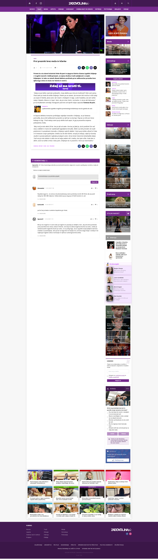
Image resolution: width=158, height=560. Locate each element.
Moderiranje (65, 545)
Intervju (98, 9)
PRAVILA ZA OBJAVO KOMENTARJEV (41, 170)
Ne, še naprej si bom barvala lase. (117, 425)
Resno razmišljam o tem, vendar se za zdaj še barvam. (118, 417)
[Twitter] (83, 67)
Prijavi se (94, 182)
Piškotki (73, 545)
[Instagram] (41, 3)
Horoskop (70, 9)
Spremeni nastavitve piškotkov (88, 545)
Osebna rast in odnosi (84, 9)
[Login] (115, 3)
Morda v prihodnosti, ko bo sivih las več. (119, 421)
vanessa (35, 146)
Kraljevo (118, 9)
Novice (32, 9)
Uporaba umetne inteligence (91, 548)
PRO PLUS (56, 545)
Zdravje (61, 9)
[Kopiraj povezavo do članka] (95, 67)
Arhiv (127, 389)
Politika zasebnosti (106, 545)
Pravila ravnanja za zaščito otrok (69, 548)
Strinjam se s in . (117, 376)
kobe (44, 146)
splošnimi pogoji (120, 375)
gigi (48, 146)
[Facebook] (36, 3)
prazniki (52, 146)
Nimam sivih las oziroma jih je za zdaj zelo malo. (119, 429)
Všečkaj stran (119, 460)
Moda (46, 9)
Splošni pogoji (119, 545)
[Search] (128, 3)
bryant (41, 146)
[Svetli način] (122, 3)
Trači (39, 9)
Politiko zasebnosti (114, 377)
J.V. (36, 67)
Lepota (53, 9)
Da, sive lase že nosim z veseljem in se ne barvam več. (119, 413)
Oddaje (126, 9)
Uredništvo (48, 545)
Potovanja (108, 9)
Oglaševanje (38, 545)
